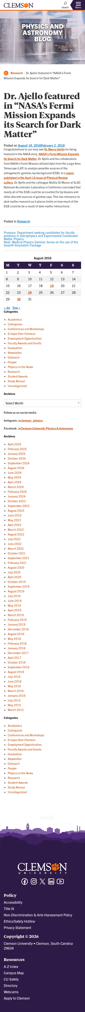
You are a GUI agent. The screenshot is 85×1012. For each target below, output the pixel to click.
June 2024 (15, 472)
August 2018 (16, 634)
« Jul (7, 308)
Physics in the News (20, 367)
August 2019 (16, 591)
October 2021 (17, 553)
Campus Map (14, 972)
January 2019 (17, 624)
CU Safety (11, 979)
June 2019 (15, 600)
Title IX (9, 908)
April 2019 (14, 610)
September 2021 (18, 558)
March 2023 (16, 529)
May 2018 (14, 638)
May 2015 (14, 705)
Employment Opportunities (25, 338)
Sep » (16, 308)
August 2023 (16, 510)
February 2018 (17, 643)
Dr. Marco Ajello (54, 149)
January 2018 (17, 648)
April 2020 (14, 577)
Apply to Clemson (17, 998)
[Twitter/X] (42, 883)
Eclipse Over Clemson (21, 333)
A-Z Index (11, 966)
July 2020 (14, 572)
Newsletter (15, 352)
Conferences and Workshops (26, 329)
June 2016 (15, 681)
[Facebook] (24, 883)
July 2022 (14, 539)
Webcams (11, 991)
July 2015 (14, 700)
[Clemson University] (18, 7)
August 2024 (16, 468)
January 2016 (17, 695)
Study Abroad (16, 381)
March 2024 (16, 487)
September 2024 (18, 463)
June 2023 (15, 515)
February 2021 (17, 563)
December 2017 (18, 653)
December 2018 (18, 629)
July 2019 (14, 596)
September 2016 (18, 667)
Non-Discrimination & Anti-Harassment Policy (38, 915)
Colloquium (15, 324)
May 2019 (14, 605)
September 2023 (18, 506)
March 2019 (16, 615)
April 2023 (14, 525)
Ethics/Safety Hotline (19, 921)
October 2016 (17, 662)
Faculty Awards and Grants (24, 343)
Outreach (14, 357)
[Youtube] (60, 883)
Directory (10, 985)
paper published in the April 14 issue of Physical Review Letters (39, 177)
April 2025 (14, 444)
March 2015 (16, 710)
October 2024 (17, 458)
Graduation (15, 348)
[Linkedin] (51, 883)
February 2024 (17, 491)
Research (17, 73)
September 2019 (18, 586)
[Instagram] (33, 883)
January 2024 (17, 496)
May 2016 (14, 686)
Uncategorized (17, 386)
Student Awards (18, 376)
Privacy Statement (17, 927)
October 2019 (17, 581)
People (12, 362)
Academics (15, 319)
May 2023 (14, 520)
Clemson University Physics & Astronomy (47, 428)
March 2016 (16, 691)
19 (52, 286)
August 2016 (16, 672)
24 (30, 292)
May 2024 (14, 477)
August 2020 (16, 567)
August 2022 (16, 534)
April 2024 (14, 482)
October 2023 (17, 501)
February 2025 (17, 449)
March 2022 (16, 548)
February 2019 (17, 619)
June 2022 (15, 544)
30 (19, 299)
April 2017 (14, 657)
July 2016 (14, 676)
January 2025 (17, 453)
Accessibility (13, 902)
